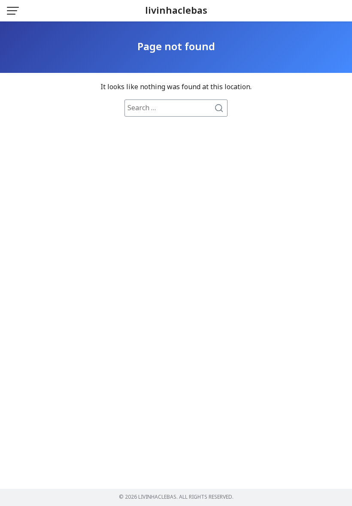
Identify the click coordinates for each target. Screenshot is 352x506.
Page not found (176, 47)
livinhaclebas (176, 11)
